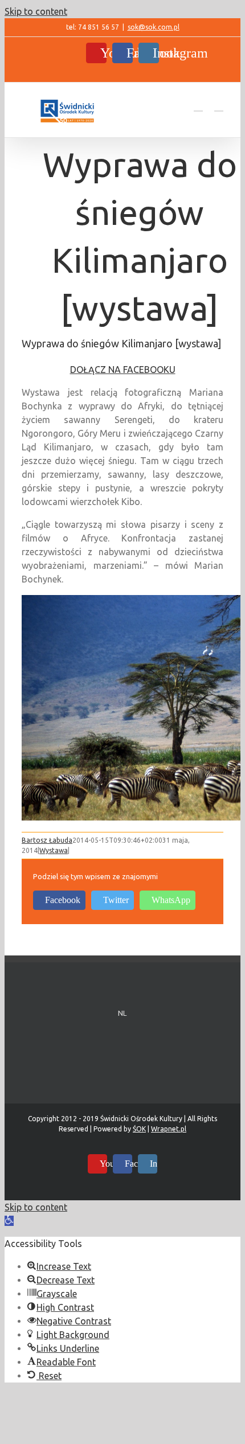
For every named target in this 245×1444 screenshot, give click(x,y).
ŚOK (139, 1129)
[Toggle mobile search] (198, 106)
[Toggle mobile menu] (218, 106)
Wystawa (53, 850)
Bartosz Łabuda (47, 840)
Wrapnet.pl (168, 1129)
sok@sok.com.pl (153, 27)
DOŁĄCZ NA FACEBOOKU (122, 369)
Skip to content (36, 11)
